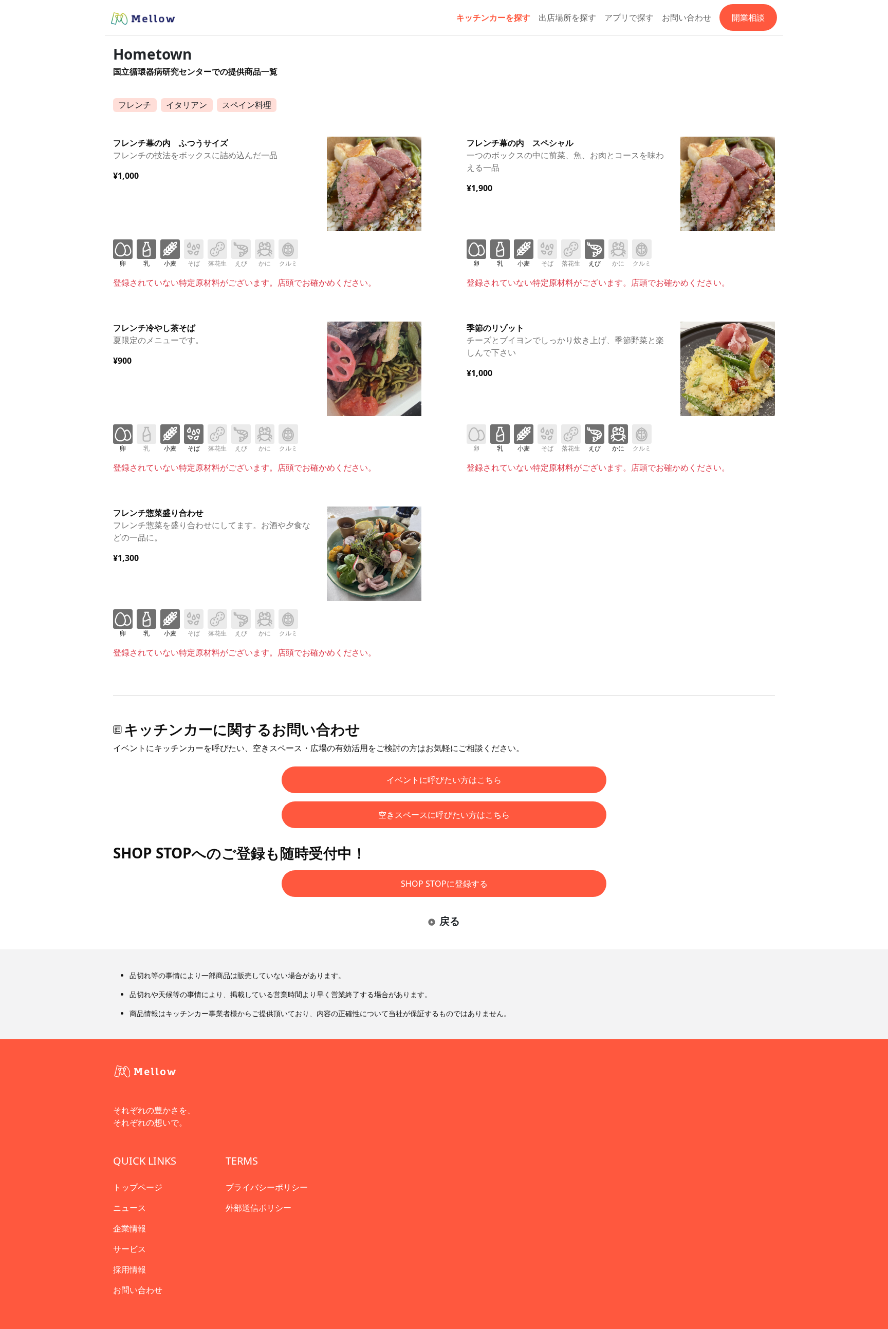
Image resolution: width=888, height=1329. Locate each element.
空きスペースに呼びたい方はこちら (444, 814)
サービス (129, 1249)
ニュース (129, 1207)
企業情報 (129, 1228)
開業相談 (748, 17)
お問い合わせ (686, 17)
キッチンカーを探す (493, 17)
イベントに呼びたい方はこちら (444, 779)
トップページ (137, 1187)
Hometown (152, 54)
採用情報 (129, 1269)
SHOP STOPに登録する (444, 883)
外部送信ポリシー (258, 1207)
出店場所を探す (567, 17)
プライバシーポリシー (267, 1187)
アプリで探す (629, 17)
